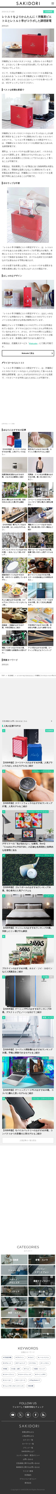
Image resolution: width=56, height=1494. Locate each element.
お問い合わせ (28, 1459)
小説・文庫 (16, 1369)
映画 (5, 1369)
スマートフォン (9, 1374)
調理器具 (5, 26)
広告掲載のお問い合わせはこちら (14, 721)
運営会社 (28, 1483)
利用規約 (28, 1475)
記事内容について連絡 (8, 423)
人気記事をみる (28, 1436)
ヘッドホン (45, 1363)
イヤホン (33, 1363)
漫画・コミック (40, 1369)
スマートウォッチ (25, 1374)
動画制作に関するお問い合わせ (28, 1467)
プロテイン (20, 1357)
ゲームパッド (21, 1363)
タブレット (7, 1363)
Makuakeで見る (28, 353)
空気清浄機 (7, 1357)
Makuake (33, 343)
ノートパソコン (44, 1357)
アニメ (27, 1369)
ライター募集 (28, 1471)
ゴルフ (31, 1357)
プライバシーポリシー (28, 1479)
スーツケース (21, 1380)
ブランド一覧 (28, 1448)
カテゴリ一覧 (28, 1440)
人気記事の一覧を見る (28, 1140)
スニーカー (7, 1380)
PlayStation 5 (35, 1380)
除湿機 (31, 1386)
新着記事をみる (28, 1432)
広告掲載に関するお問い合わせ (28, 1463)
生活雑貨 (48, 11)
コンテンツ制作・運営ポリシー (28, 1455)
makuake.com (47, 55)
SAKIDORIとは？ (28, 1451)
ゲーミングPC (40, 1374)
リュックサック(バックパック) (14, 1386)
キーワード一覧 (28, 1444)
